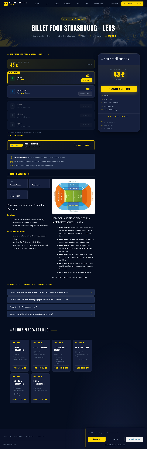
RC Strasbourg (97, 36)
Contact (5, 436)
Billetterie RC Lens (108, 106)
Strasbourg (98, 4)
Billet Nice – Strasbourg (41, 390)
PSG (87, 4)
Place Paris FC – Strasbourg (18, 394)
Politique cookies (41, 436)
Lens (47, 4)
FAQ (10, 436)
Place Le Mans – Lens (82, 359)
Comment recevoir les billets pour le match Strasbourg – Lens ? (31, 314)
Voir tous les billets (133, 3)
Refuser (115, 439)
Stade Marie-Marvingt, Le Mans (83, 356)
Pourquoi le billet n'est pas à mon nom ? (23, 307)
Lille (57, 4)
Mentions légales (121, 444)
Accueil (37, 4)
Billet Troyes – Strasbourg (20, 359)
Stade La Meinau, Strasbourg (66, 36)
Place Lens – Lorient (40, 357)
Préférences (134, 439)
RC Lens (83, 36)
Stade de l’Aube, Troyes (19, 357)
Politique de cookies (110, 444)
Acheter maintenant (120, 88)
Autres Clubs (114, 4)
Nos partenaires (30, 436)
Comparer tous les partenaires (117, 116)
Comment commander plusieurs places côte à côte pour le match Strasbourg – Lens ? (39, 292)
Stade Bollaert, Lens (40, 354)
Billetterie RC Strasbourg (110, 110)
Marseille (68, 4)
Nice (78, 4)
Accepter (96, 439)
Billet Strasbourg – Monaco (60, 362)
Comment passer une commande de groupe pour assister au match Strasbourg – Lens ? (39, 300)
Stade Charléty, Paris (19, 390)
